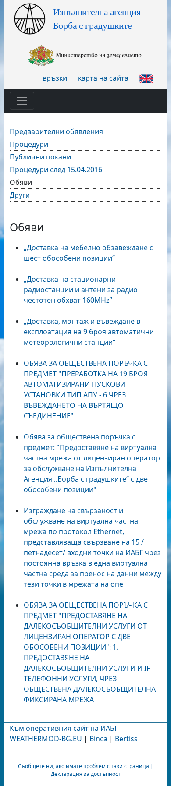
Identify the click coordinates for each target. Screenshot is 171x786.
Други (20, 195)
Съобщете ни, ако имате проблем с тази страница (83, 766)
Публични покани (40, 157)
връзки (55, 78)
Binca (98, 739)
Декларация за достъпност (86, 774)
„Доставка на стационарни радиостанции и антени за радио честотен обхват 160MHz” (81, 289)
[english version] (146, 78)
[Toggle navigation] (22, 101)
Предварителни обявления (56, 131)
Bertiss (126, 739)
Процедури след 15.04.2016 (56, 169)
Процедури (29, 144)
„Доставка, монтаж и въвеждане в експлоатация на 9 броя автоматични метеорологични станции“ (89, 331)
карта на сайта (103, 78)
